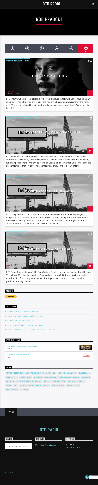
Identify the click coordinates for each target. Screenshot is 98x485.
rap (15, 385)
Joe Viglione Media (69, 377)
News (26, 61)
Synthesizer (12, 389)
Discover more (71, 447)
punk (8, 385)
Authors (50, 373)
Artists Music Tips (35, 373)
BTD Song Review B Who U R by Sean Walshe (50, 191)
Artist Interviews (14, 61)
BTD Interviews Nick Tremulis (49, 76)
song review (73, 385)
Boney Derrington (67, 373)
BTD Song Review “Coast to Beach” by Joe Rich (24, 325)
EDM (8, 377)
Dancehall (84, 373)
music (47, 381)
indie (14, 377)
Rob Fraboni (35, 385)
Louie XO (10, 381)
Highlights (11, 118)
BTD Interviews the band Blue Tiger (20, 321)
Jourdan (86, 377)
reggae (23, 385)
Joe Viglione (51, 377)
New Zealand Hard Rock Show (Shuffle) (23, 346)
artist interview (14, 373)
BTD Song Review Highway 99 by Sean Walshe (49, 249)
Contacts (12, 472)
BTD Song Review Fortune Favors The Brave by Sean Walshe (49, 134)
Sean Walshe (58, 385)
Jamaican (38, 377)
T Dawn (24, 389)
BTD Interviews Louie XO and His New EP (21, 311)
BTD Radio (51, 4)
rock (46, 385)
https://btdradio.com (48, 445)
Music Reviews (25, 118)
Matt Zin (10, 92)
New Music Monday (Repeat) (18, 354)
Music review (58, 381)
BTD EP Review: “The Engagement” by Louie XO (23, 316)
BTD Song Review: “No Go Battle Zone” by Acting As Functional (31, 330)
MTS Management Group (29, 381)
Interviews (25, 377)
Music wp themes (76, 381)
